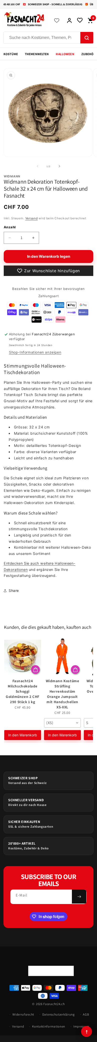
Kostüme (10, 54)
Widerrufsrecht (23, 1014)
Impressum (81, 1026)
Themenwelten (37, 54)
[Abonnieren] (79, 897)
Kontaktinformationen (48, 1026)
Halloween (65, 54)
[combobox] (62, 723)
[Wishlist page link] (56, 20)
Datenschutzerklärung (58, 1014)
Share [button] (14, 590)
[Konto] (69, 20)
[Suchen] (86, 38)
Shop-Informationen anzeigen (35, 352)
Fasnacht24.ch (54, 1004)
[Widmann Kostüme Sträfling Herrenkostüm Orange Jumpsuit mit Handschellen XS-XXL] (62, 656)
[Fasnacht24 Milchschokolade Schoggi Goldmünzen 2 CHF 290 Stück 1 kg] (22, 656)
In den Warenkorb (22, 735)
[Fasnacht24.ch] (25, 20)
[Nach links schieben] (37, 166)
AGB (86, 1014)
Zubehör (88, 54)
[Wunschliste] (80, 20)
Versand (31, 218)
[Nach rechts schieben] (59, 166)
